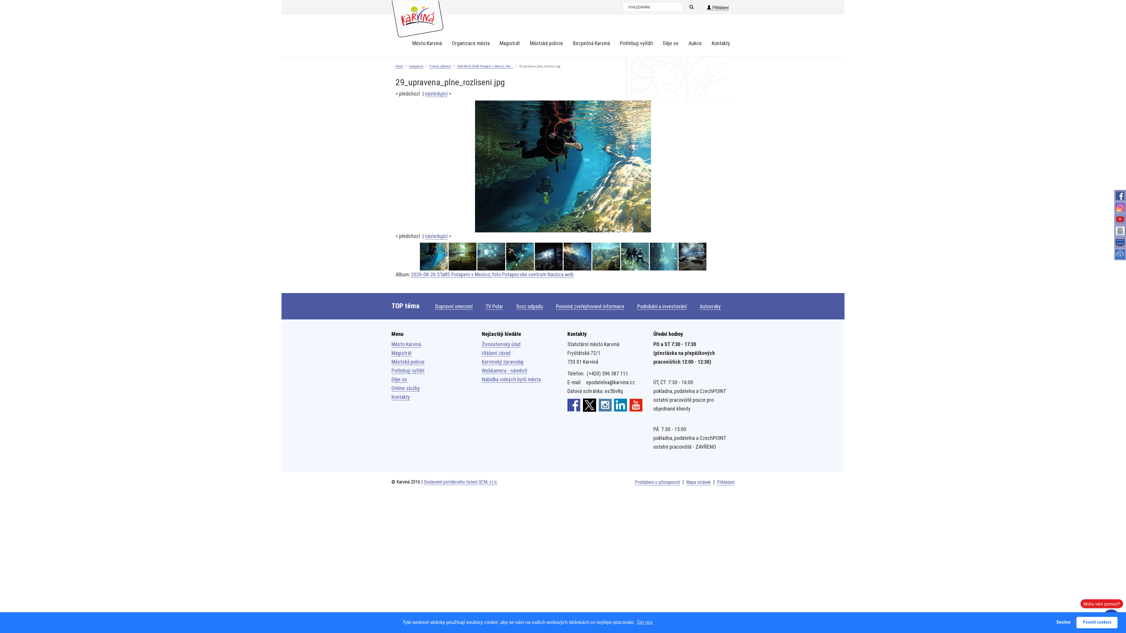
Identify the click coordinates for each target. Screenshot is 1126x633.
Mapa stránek (698, 482)
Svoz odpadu (529, 306)
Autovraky (710, 306)
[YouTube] (1120, 219)
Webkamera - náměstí (504, 370)
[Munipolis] (1120, 254)
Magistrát (401, 353)
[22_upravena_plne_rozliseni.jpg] (664, 256)
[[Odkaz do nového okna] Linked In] (620, 404)
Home (399, 66)
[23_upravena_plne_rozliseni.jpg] (635, 256)
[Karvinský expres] (1120, 242)
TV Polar (494, 306)
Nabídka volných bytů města (511, 379)
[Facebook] (1120, 195)
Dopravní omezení (454, 306)
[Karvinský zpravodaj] (1120, 231)
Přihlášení (721, 7)
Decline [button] (1064, 622)
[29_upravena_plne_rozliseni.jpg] (563, 166)
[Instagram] (1120, 207)
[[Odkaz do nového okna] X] (589, 404)
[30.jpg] (463, 256)
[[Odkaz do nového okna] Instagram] (605, 404)
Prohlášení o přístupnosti (657, 482)
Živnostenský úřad (501, 344)
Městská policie (408, 362)
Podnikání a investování (662, 306)
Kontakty (400, 397)
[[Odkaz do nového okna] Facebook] (574, 404)
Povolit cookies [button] (1097, 622)
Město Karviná (406, 344)
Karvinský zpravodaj (502, 362)
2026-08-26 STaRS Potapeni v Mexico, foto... (485, 66)
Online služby (405, 388)
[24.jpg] (606, 256)
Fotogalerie (416, 66)
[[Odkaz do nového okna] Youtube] (636, 404)
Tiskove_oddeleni (440, 66)
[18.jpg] (692, 256)
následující (436, 94)
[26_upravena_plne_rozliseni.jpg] (520, 256)
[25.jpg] (578, 256)
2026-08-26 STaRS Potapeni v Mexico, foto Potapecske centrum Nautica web (492, 274)
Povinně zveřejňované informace (590, 306)
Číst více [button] (645, 622)
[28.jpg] (549, 256)
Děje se (399, 379)
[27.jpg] (491, 256)
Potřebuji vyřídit (408, 370)
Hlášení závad (496, 353)
